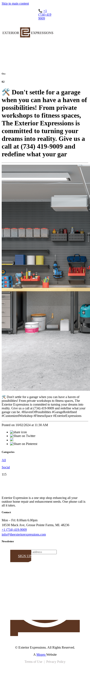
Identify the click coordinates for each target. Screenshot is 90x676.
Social (6, 467)
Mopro (41, 654)
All (4, 460)
